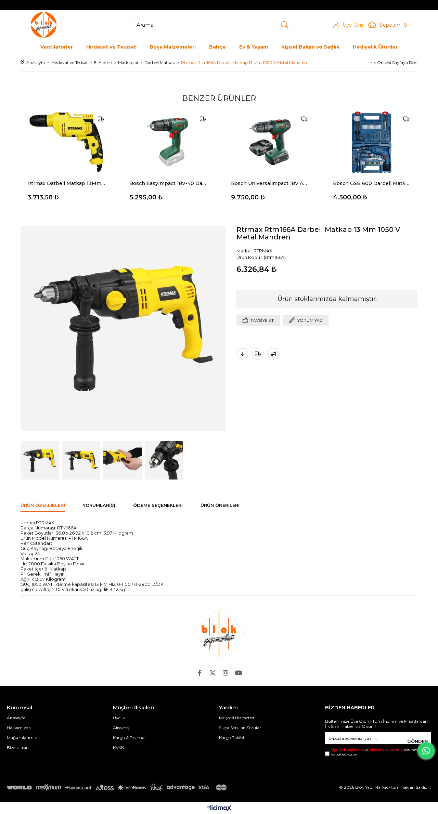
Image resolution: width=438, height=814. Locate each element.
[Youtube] (238, 672)
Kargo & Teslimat (129, 737)
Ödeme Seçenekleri (158, 505)
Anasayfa (16, 717)
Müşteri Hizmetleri (237, 717)
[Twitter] (212, 672)
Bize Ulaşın (18, 747)
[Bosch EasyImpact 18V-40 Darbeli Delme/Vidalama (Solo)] (168, 142)
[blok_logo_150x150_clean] (219, 633)
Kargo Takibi (231, 737)
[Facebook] (199, 672)
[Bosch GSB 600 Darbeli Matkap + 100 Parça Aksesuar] (372, 142)
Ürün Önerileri (220, 505)
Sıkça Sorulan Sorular (240, 727)
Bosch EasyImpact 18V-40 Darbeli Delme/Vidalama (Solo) (168, 183)
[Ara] (284, 25)
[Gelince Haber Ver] (273, 354)
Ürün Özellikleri (43, 505)
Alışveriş (121, 727)
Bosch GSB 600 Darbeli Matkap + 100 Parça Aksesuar (372, 183)
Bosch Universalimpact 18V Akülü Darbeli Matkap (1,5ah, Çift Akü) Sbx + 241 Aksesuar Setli (270, 183)
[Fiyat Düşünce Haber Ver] (242, 354)
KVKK (118, 747)
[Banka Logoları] (118, 787)
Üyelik (119, 717)
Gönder (417, 741)
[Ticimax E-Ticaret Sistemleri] (219, 808)
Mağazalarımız (22, 737)
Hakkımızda (19, 727)
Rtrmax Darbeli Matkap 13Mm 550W (66, 183)
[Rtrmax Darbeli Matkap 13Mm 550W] (66, 142)
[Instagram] (225, 672)
